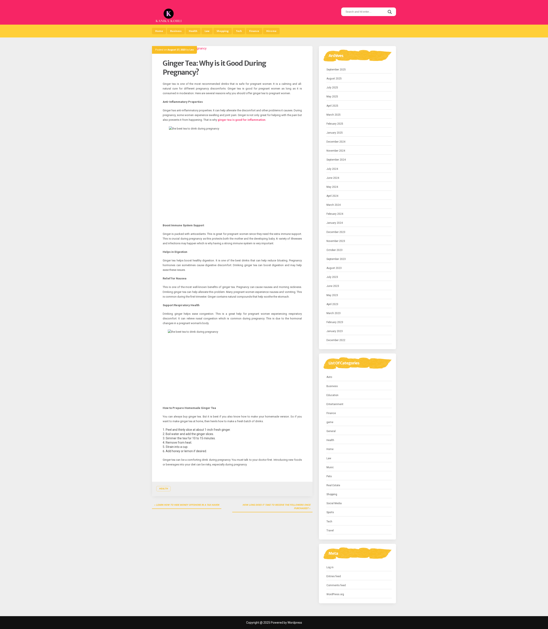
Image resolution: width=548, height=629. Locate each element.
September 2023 (336, 259)
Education (332, 395)
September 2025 (336, 69)
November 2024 (335, 150)
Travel (330, 530)
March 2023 (333, 313)
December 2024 (335, 141)
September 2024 (336, 159)
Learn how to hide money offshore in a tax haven (187, 505)
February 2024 (334, 213)
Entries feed (333, 576)
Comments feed (336, 585)
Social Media (334, 503)
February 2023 (334, 322)
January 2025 (334, 132)
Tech (239, 31)
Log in (330, 567)
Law (207, 31)
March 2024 (333, 204)
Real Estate (333, 485)
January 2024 (334, 222)
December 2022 (335, 340)
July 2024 (332, 168)
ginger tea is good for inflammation (241, 119)
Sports (330, 512)
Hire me (271, 31)
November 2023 (335, 241)
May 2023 (332, 295)
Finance (254, 31)
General (331, 431)
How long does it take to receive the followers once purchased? (276, 507)
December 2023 (335, 232)
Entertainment (334, 404)
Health (193, 31)
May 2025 (332, 96)
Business (176, 31)
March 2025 (333, 114)
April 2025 (332, 105)
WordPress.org (335, 594)
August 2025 (334, 78)
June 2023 (332, 286)
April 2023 (332, 304)
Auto (329, 377)
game (329, 422)
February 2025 (334, 123)
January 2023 (334, 331)
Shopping (223, 31)
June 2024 (332, 177)
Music (330, 467)
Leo (191, 49)
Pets (329, 476)
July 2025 (332, 87)
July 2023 (332, 277)
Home (159, 31)
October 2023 (334, 250)
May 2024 (332, 186)
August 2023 (334, 268)
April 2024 (332, 195)
